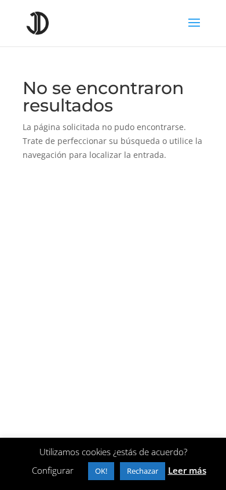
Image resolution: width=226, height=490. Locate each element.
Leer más (187, 470)
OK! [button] (101, 471)
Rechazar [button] (142, 471)
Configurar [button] (53, 470)
